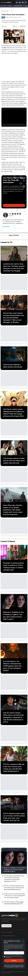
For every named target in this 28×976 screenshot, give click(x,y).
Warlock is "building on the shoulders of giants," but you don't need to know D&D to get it (15, 869)
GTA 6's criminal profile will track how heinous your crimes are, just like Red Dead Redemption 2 (14, 887)
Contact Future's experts (8, 935)
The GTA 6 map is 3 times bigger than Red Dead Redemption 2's (14, 902)
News (3, 17)
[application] (14, 116)
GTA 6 (10, 5)
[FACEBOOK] (13, 214)
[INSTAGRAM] (18, 214)
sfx (7, 17)
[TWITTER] (15, 214)
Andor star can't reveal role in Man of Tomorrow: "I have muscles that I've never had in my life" (14, 895)
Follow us (16, 26)
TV (11, 11)
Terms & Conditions (10, 966)
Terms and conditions (7, 932)
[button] (25, 2)
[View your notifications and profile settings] (22, 2)
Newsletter (24, 26)
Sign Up (14, 960)
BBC (5, 47)
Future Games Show (18, 5)
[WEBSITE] (20, 214)
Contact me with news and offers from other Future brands (13, 957)
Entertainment (5, 11)
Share (5, 26)
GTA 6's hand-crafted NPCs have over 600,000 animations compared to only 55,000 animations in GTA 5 (14, 878)
